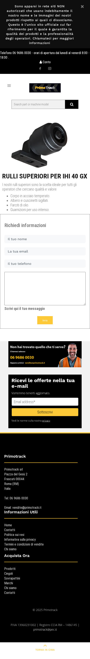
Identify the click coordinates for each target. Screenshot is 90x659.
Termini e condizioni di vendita (24, 544)
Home (8, 525)
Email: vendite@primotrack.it (22, 508)
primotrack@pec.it (45, 629)
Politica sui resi (14, 535)
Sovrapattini (12, 578)
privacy (46, 420)
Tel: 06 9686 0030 (16, 498)
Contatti (9, 530)
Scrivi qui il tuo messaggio (24, 308)
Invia (45, 320)
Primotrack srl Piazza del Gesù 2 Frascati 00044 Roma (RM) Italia (15, 479)
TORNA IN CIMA (45, 649)
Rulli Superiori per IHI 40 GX (44, 176)
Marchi (8, 583)
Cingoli (8, 574)
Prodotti (9, 569)
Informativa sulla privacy (20, 540)
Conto (46, 62)
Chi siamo (10, 549)
